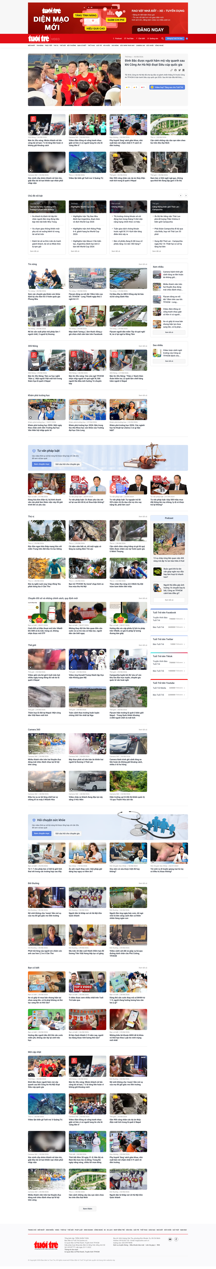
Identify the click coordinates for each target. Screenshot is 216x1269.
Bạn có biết (82, 45)
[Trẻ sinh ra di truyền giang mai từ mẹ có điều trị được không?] (169, 853)
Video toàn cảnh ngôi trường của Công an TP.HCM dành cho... (172, 353)
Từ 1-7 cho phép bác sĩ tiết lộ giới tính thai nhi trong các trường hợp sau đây (45, 870)
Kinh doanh (88, 1230)
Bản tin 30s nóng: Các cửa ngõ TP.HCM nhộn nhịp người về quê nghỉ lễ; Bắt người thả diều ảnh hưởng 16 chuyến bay (86, 380)
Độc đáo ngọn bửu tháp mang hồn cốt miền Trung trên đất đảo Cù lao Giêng (45, 547)
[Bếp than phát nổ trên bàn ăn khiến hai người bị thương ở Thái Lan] (87, 743)
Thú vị (56, 45)
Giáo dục (152, 1230)
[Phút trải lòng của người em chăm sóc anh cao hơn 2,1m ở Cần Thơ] (47, 935)
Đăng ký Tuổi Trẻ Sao (174, 38)
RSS (158, 1245)
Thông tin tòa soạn (71, 1250)
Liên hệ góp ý (150, 1245)
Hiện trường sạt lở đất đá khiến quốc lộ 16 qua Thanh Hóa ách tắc (127, 798)
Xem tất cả (34, 251)
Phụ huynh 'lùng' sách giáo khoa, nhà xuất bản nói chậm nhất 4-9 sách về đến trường (126, 143)
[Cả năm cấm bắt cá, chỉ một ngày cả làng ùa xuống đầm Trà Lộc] (87, 530)
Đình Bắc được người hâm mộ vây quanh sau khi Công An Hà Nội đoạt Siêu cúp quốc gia (155, 62)
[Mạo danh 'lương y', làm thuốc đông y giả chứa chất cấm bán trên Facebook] (87, 315)
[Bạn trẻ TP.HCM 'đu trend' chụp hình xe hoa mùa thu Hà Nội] (87, 568)
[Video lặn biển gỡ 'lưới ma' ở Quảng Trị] (87, 162)
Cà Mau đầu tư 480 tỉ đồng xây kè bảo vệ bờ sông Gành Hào (127, 295)
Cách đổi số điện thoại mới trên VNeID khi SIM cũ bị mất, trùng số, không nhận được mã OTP (45, 630)
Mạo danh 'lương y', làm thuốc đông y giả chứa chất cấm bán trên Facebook (85, 332)
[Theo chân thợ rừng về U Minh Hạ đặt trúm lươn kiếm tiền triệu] (128, 568)
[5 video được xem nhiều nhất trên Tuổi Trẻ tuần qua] (87, 981)
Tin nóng (40, 45)
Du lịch (109, 1230)
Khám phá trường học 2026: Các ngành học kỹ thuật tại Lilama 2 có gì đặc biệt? (127, 427)
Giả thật (176, 1230)
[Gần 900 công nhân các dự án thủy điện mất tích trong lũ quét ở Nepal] (128, 162)
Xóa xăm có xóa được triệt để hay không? (125, 870)
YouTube (130, 39)
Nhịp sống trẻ (119, 1230)
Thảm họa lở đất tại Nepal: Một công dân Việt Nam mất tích (44, 714)
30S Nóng (115, 45)
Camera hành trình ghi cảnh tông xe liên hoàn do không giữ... (173, 274)
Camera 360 (140, 45)
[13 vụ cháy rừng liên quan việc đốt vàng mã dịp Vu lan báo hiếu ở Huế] (169, 539)
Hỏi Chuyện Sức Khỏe (118, 866)
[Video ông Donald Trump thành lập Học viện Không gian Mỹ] (87, 659)
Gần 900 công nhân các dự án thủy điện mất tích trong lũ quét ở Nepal (127, 179)
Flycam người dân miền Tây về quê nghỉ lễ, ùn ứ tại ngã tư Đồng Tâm (127, 332)
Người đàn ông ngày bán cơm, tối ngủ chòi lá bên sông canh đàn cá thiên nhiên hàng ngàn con (126, 915)
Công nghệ (159, 45)
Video (57, 1230)
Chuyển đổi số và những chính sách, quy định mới (53, 598)
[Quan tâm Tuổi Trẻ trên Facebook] (176, 1239)
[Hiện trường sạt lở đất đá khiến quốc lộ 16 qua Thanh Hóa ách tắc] (128, 781)
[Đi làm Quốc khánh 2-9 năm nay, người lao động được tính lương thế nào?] (87, 1019)
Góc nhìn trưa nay (127, 45)
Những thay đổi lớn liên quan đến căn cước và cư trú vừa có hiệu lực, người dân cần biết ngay (85, 630)
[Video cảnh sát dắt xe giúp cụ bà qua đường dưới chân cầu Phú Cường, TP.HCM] (128, 935)
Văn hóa (129, 1230)
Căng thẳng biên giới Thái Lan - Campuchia (166, 208)
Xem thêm (87, 1208)
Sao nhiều (158, 345)
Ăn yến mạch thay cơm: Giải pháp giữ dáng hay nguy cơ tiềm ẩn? (85, 870)
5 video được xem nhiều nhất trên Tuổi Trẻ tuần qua (86, 998)
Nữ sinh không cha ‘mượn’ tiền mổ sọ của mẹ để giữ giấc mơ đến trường (44, 914)
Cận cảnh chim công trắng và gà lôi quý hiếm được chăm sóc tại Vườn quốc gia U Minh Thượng (127, 549)
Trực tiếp (48, 45)
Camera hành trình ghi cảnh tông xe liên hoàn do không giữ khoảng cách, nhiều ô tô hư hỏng (126, 762)
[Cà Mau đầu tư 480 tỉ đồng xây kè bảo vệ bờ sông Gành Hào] (128, 278)
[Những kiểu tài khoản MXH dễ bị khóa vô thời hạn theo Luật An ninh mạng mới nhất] (128, 1019)
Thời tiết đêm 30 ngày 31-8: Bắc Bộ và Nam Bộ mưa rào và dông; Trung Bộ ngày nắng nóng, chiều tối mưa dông (86, 1160)
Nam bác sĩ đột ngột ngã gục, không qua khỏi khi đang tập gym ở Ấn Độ (166, 179)
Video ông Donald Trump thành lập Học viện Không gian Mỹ (86, 676)
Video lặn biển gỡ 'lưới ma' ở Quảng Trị (86, 178)
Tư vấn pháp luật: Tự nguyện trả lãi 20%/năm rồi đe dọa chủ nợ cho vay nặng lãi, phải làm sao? (126, 502)
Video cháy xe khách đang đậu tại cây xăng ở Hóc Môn (86, 798)
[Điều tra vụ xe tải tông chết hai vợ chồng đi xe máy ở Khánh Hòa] (47, 781)
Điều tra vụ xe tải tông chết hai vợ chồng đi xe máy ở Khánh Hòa (43, 798)
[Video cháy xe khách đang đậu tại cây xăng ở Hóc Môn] (87, 781)
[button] (181, 196)
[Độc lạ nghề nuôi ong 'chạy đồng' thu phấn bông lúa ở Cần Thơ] (47, 568)
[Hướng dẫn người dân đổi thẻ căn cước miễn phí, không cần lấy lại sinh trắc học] (47, 1019)
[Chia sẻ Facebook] (175, 70)
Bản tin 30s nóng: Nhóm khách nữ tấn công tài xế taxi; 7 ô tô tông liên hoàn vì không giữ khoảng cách (45, 143)
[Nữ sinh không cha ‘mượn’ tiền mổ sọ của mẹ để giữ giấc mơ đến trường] (47, 897)
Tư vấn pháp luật (75, 497)
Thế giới (63, 45)
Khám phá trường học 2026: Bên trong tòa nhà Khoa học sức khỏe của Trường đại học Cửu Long (86, 427)
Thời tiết (72, 1154)
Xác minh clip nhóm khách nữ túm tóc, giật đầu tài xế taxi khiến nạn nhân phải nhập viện (45, 180)
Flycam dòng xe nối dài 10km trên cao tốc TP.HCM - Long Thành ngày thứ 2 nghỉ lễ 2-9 (86, 296)
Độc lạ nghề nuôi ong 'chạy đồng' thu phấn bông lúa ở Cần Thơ (44, 585)
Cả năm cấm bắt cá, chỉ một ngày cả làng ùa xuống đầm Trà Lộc (85, 547)
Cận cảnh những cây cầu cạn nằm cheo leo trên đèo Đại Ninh (167, 141)
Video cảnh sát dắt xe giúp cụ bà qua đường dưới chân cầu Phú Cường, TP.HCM (126, 953)
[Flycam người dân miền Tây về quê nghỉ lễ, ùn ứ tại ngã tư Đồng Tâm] (128, 315)
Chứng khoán (118, 207)
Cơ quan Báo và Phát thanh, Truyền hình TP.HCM (82, 1252)
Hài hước (106, 45)
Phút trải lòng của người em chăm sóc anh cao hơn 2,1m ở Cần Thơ (45, 952)
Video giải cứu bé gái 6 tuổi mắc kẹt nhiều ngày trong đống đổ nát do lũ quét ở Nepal (44, 677)
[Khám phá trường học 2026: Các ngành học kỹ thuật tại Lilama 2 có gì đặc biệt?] (128, 409)
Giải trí (99, 45)
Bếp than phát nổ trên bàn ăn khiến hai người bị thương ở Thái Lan (86, 760)
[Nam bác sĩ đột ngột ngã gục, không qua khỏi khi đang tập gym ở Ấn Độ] (169, 162)
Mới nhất (31, 45)
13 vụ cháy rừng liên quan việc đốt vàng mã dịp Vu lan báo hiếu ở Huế (168, 559)
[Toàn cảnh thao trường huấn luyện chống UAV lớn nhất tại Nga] (87, 696)
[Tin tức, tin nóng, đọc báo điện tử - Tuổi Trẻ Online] (39, 38)
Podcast (118, 39)
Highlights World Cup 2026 (83, 207)
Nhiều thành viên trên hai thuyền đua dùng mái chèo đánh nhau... (173, 287)
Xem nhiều (158, 267)
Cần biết (141, 39)
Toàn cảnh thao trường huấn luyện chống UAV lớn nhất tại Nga (84, 714)
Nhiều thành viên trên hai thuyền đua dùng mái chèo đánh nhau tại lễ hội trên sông (44, 762)
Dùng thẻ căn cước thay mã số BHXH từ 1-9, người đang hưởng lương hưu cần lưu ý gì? (127, 1000)
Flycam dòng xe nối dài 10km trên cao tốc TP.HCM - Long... (172, 299)
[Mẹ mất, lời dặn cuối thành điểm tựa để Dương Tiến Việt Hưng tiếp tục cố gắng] (87, 935)
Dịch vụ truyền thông (120, 1245)
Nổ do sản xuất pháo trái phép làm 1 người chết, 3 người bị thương (44, 332)
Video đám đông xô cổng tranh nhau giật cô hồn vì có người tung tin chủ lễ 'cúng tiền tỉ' (85, 143)
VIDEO (55, 39)
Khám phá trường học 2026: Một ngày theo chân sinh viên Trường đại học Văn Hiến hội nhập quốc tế (45, 427)
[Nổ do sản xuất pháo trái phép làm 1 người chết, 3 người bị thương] (47, 315)
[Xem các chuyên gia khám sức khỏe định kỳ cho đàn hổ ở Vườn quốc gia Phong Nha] (47, 278)
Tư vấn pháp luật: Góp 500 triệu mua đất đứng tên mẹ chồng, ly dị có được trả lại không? (167, 502)
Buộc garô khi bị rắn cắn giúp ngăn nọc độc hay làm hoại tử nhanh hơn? (174, 573)
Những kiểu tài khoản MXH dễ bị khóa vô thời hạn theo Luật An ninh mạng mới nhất (126, 1037)
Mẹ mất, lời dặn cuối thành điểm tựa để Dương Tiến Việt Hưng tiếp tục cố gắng (86, 952)
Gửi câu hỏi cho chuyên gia (68, 464)
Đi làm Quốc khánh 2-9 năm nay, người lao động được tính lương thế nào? (86, 1036)
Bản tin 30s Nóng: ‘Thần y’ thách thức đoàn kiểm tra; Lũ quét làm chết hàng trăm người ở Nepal (126, 378)
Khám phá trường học (39, 395)
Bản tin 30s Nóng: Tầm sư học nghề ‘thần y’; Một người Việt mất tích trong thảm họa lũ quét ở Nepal (45, 378)
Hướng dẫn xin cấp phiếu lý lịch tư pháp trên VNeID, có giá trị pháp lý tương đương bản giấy (127, 630)
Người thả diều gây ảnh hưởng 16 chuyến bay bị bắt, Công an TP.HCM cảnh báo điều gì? (174, 589)
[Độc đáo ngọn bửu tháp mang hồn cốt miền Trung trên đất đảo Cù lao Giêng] (47, 530)
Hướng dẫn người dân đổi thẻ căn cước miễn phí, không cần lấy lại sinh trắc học (45, 1037)
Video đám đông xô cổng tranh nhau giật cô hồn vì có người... (172, 312)
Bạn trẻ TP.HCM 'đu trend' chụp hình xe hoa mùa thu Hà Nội (86, 585)
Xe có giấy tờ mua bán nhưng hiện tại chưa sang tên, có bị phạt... (173, 324)
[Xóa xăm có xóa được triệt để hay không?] (128, 853)
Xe (105, 1230)
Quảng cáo (154, 39)
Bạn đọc (183, 1230)
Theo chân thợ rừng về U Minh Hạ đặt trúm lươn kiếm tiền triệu (126, 585)
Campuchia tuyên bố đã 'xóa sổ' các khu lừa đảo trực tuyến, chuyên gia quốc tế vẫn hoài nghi (125, 677)
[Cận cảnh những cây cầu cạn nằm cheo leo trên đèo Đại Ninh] (169, 124)
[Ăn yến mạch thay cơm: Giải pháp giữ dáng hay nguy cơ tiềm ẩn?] (87, 853)
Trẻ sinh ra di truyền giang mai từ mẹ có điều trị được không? (167, 870)
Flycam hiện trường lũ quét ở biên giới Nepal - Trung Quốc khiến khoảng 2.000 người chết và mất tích (127, 715)
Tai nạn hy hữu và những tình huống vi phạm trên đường (43, 208)
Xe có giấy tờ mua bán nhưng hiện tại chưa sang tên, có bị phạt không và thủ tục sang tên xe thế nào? (45, 1000)
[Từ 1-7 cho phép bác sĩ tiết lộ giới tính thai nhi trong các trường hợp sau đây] (47, 853)
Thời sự (63, 1230)
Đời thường (71, 45)
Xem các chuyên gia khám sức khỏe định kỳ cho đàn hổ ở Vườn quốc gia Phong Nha (44, 296)
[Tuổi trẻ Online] (46, 1245)
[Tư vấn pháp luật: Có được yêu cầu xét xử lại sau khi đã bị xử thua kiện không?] (87, 483)
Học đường (114, 137)
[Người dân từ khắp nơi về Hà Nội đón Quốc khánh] (87, 897)
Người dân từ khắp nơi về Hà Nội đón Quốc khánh (85, 914)
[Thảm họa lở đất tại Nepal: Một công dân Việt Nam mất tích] (47, 696)
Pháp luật (79, 1230)
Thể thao (91, 45)
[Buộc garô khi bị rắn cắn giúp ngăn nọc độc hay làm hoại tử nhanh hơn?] (157, 571)
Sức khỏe (150, 45)
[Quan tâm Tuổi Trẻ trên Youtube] (170, 1239)
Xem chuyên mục (41, 464)
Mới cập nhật (34, 1052)
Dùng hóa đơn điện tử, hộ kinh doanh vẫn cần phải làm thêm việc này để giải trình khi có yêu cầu (45, 502)
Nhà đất (160, 1230)
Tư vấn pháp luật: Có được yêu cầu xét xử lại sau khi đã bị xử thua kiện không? (86, 500)
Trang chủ (32, 1230)
